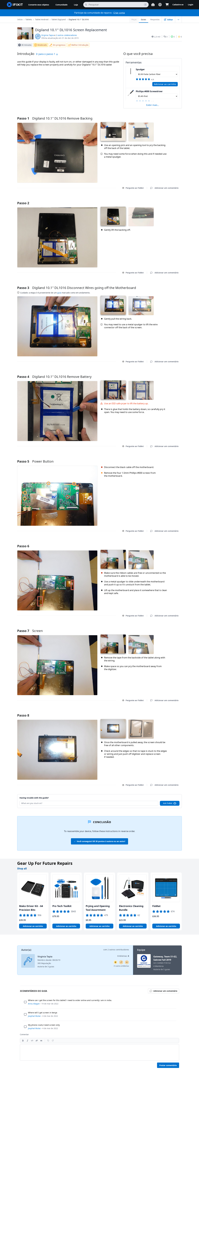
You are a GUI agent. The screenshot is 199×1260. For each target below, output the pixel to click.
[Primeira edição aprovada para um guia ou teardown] (127, 962)
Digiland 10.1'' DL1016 (79, 19)
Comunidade (61, 4)
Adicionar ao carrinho (165, 84)
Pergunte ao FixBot (135, 188)
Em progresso (59, 45)
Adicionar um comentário (164, 199)
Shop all (22, 868)
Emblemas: (123, 956)
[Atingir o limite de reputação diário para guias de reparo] (115, 962)
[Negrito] (23, 1040)
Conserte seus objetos (38, 4)
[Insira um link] (37, 1040)
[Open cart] (167, 4)
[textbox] (99, 1052)
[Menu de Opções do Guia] (178, 19)
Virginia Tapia (47, 35)
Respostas (155, 19)
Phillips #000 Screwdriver (149, 91)
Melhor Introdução (79, 45)
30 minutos (26, 45)
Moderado (42, 45)
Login (190, 4)
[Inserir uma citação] (41, 1040)
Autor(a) (26, 949)
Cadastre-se (177, 4)
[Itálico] (27, 1040)
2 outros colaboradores (66, 35)
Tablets (28, 19)
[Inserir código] (32, 1040)
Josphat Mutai (34, 1016)
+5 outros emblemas (121, 966)
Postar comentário (168, 1065)
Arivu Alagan (34, 1003)
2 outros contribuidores (118, 949)
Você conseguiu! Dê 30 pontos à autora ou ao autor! (101, 841)
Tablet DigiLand (58, 19)
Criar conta (119, 12)
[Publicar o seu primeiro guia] (121, 962)
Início (19, 19)
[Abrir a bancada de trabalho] (153, 4)
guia (59, 292)
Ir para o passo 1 (46, 54)
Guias (143, 19)
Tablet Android (41, 19)
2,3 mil (157, 36)
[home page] (15, 4)
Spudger (140, 69)
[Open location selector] (160, 4)
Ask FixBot (167, 803)
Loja (76, 4)
